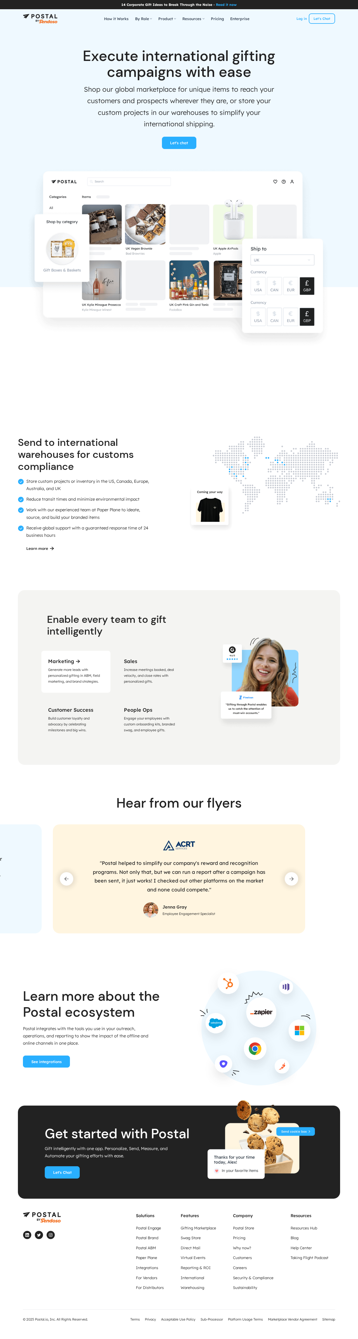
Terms (135, 1319)
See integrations (46, 1061)
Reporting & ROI (196, 1267)
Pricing (217, 18)
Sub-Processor (212, 1319)
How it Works (116, 18)
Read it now (226, 5)
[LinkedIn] (27, 1235)
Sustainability (245, 1287)
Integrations (147, 1267)
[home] (40, 18)
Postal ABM (146, 1247)
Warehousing (192, 1287)
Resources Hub (304, 1228)
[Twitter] (39, 1235)
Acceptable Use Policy (178, 1319)
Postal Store (243, 1228)
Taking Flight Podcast (309, 1257)
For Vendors (146, 1277)
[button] (143, 19)
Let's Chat (322, 18)
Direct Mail (190, 1247)
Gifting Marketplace (198, 1228)
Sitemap (328, 1319)
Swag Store (191, 1237)
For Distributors (150, 1287)
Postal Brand (147, 1237)
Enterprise (239, 18)
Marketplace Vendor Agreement (292, 1319)
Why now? (242, 1247)
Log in (301, 18)
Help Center (301, 1247)
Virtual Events (193, 1257)
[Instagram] (50, 1235)
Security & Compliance (253, 1277)
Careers (240, 1267)
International (192, 1277)
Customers (242, 1257)
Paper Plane (146, 1257)
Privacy (150, 1319)
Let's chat (179, 142)
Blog (294, 1237)
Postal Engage (148, 1228)
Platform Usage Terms (245, 1319)
